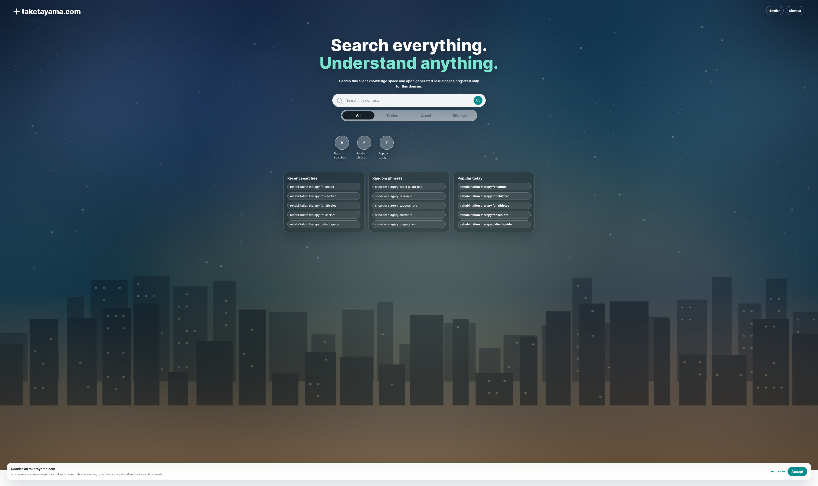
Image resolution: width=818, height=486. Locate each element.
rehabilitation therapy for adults (312, 186)
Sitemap (795, 10)
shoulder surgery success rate (396, 205)
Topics (392, 115)
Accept (797, 471)
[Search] (478, 100)
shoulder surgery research (393, 196)
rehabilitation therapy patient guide (314, 224)
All (358, 115)
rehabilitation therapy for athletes (313, 205)
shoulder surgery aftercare (393, 215)
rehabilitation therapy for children (313, 196)
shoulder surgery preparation (395, 224)
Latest (426, 115)
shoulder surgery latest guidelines (398, 186)
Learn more (777, 471)
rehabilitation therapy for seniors (312, 215)
